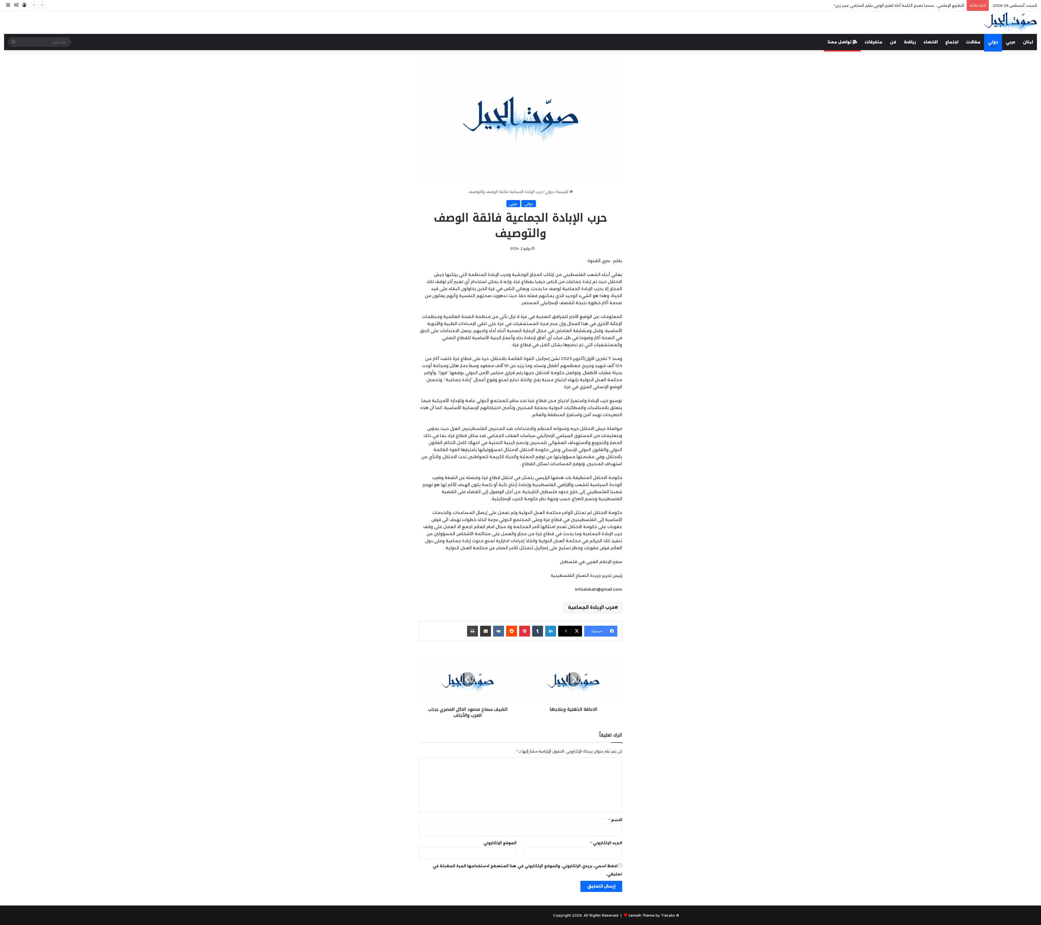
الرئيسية (563, 192)
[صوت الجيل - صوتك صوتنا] (1010, 22)
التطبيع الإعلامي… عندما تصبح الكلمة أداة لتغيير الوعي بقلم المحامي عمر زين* (899, 5)
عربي (1010, 42)
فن (893, 42)
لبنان (1028, 42)
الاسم (615, 820)
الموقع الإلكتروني (499, 843)
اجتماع (951, 42)
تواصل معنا (840, 42)
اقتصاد (930, 42)
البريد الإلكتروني (606, 843)
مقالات (973, 42)
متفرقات (873, 42)
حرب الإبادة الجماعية (591, 607)
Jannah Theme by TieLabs (651, 915)
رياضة (910, 42)
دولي (993, 42)
